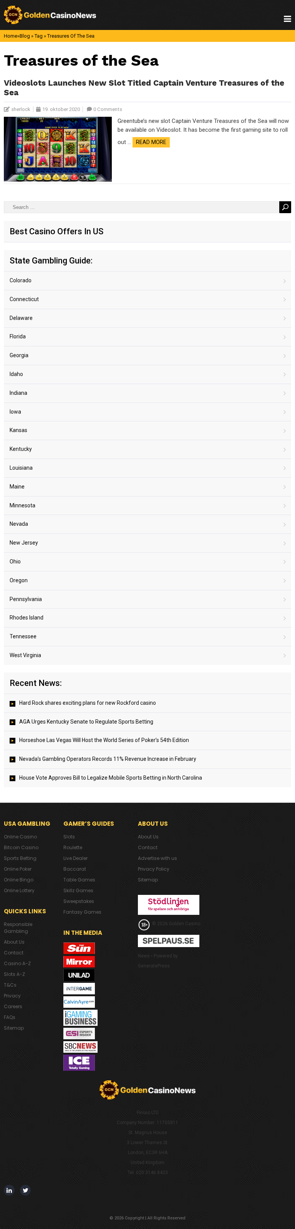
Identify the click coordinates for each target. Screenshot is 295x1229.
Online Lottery (19, 890)
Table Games (79, 879)
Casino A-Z (17, 963)
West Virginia (25, 655)
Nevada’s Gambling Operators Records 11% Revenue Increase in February (107, 759)
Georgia (19, 355)
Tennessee (23, 636)
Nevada (19, 524)
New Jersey (24, 543)
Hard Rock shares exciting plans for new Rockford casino (87, 703)
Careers (13, 1006)
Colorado (20, 280)
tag (39, 36)
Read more (151, 142)
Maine (17, 487)
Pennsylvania (26, 599)
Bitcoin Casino (21, 847)
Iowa (15, 412)
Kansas (18, 430)
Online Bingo (18, 879)
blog (25, 36)
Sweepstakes (78, 901)
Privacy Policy (153, 869)
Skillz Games (78, 890)
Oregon (19, 580)
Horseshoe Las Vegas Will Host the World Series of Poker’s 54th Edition (104, 740)
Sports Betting (20, 858)
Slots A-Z (14, 974)
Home (10, 36)
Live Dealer (75, 858)
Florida (18, 336)
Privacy (12, 995)
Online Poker (17, 869)
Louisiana (21, 468)
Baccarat (74, 869)
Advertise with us (157, 858)
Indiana (18, 393)
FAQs (9, 1017)
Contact (13, 952)
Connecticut (24, 299)
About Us (14, 942)
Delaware (21, 318)
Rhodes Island (26, 617)
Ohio (15, 561)
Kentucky (21, 449)
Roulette (72, 847)
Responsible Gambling (18, 927)
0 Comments (107, 109)
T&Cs (10, 985)
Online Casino (20, 836)
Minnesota (22, 505)
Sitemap (14, 1028)
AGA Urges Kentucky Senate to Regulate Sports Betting (86, 722)
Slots (69, 836)
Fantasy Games (82, 912)
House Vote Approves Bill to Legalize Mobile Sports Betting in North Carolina (110, 778)
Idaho (16, 374)
